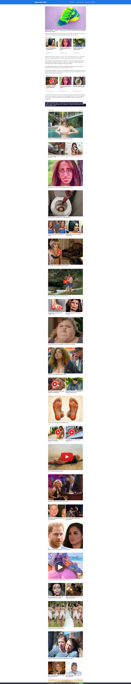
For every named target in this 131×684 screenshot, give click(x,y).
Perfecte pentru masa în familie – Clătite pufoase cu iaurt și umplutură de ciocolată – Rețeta (64, 103)
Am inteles (81, 683)
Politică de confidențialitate (90, 2)
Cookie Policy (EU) (80, 2)
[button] (65, 18)
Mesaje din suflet (40, 2)
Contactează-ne (72, 2)
